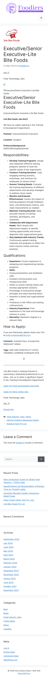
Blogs (6, 613)
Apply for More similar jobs (15, 392)
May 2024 (8, 551)
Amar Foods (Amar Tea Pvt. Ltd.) (18, 500)
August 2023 (9, 578)
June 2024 (8, 547)
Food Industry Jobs (16, 417)
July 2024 (8, 543)
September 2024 (11, 539)
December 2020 (11, 590)
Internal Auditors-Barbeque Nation (23, 420)
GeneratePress (24, 673)
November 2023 (11, 574)
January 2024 (9, 567)
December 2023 (11, 571)
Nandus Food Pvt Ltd (17, 424)
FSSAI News (9, 621)
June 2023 (8, 582)
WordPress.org (10, 660)
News (28, 417)
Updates (7, 629)
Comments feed (11, 656)
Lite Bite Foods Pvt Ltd (14, 504)
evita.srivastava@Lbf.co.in (18, 335)
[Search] (41, 459)
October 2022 (9, 586)
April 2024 (8, 555)
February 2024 (10, 563)
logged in (20, 443)
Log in (6, 648)
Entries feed (9, 652)
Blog (5, 609)
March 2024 (9, 559)
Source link (8, 409)
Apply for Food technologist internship (21, 386)
